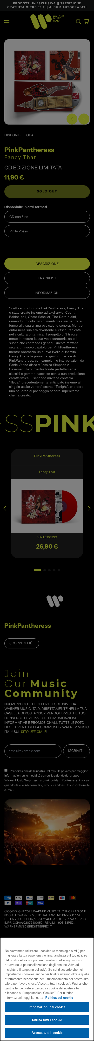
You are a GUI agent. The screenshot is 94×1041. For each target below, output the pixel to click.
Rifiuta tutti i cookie (47, 1020)
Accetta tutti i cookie (47, 1033)
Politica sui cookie (59, 997)
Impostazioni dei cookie (47, 1007)
